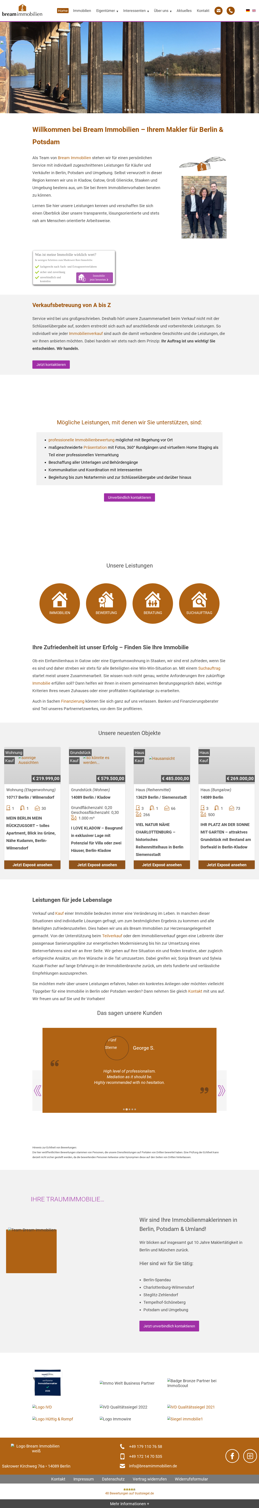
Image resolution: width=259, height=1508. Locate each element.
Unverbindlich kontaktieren (129, 497)
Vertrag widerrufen (150, 1478)
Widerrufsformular (191, 1478)
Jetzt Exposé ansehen (32, 864)
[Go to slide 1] (125, 110)
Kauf (59, 913)
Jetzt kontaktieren (51, 364)
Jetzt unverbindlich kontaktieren (169, 1326)
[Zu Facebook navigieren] (232, 1456)
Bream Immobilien (74, 157)
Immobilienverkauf (86, 333)
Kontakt (195, 991)
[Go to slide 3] (131, 110)
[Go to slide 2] (128, 110)
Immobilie (41, 683)
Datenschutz (113, 1478)
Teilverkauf (112, 935)
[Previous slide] (37, 1090)
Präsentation (95, 447)
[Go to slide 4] (134, 110)
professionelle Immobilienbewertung (82, 439)
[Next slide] (222, 1090)
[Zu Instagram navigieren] (250, 1456)
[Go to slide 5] (135, 1109)
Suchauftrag (209, 668)
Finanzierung (72, 701)
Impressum (83, 1478)
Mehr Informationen (129, 1503)
